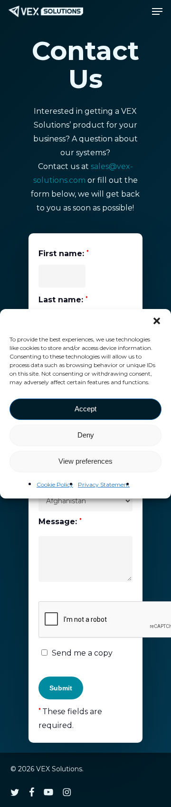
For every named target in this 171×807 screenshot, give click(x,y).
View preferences (85, 461)
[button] (157, 321)
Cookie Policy (55, 484)
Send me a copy (81, 653)
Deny (85, 435)
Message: (59, 521)
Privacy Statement (104, 484)
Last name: (62, 299)
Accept (85, 409)
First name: (63, 254)
